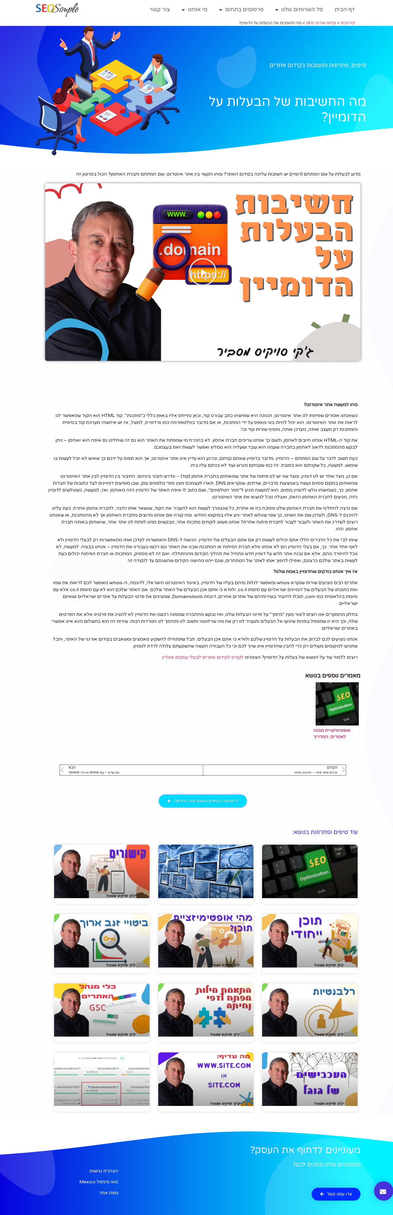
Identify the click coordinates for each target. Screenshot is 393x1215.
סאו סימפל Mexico (98, 1182)
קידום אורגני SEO (321, 23)
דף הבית (345, 9)
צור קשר (160, 9)
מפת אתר (108, 1193)
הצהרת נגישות (103, 1171)
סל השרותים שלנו (302, 9)
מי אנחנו (197, 9)
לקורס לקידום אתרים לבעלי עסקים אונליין (203, 657)
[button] (202, 272)
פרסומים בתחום (244, 9)
